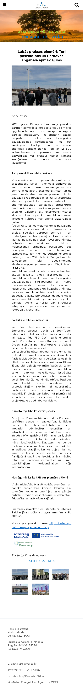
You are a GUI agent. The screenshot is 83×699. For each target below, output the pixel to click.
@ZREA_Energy (29, 670)
